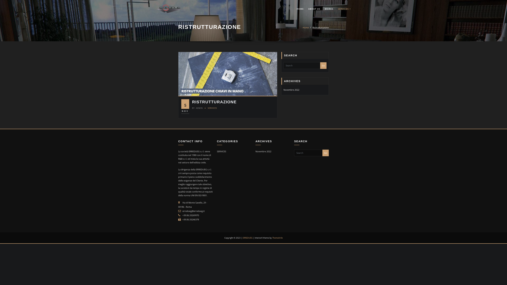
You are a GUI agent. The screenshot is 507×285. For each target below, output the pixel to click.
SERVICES (343, 9)
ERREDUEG (248, 237)
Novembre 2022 (291, 89)
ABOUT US (314, 9)
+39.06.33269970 (190, 215)
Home (306, 27)
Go (323, 65)
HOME (300, 9)
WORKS (329, 9)
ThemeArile (277, 237)
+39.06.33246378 (190, 219)
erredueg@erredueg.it (193, 211)
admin (197, 108)
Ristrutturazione (321, 27)
